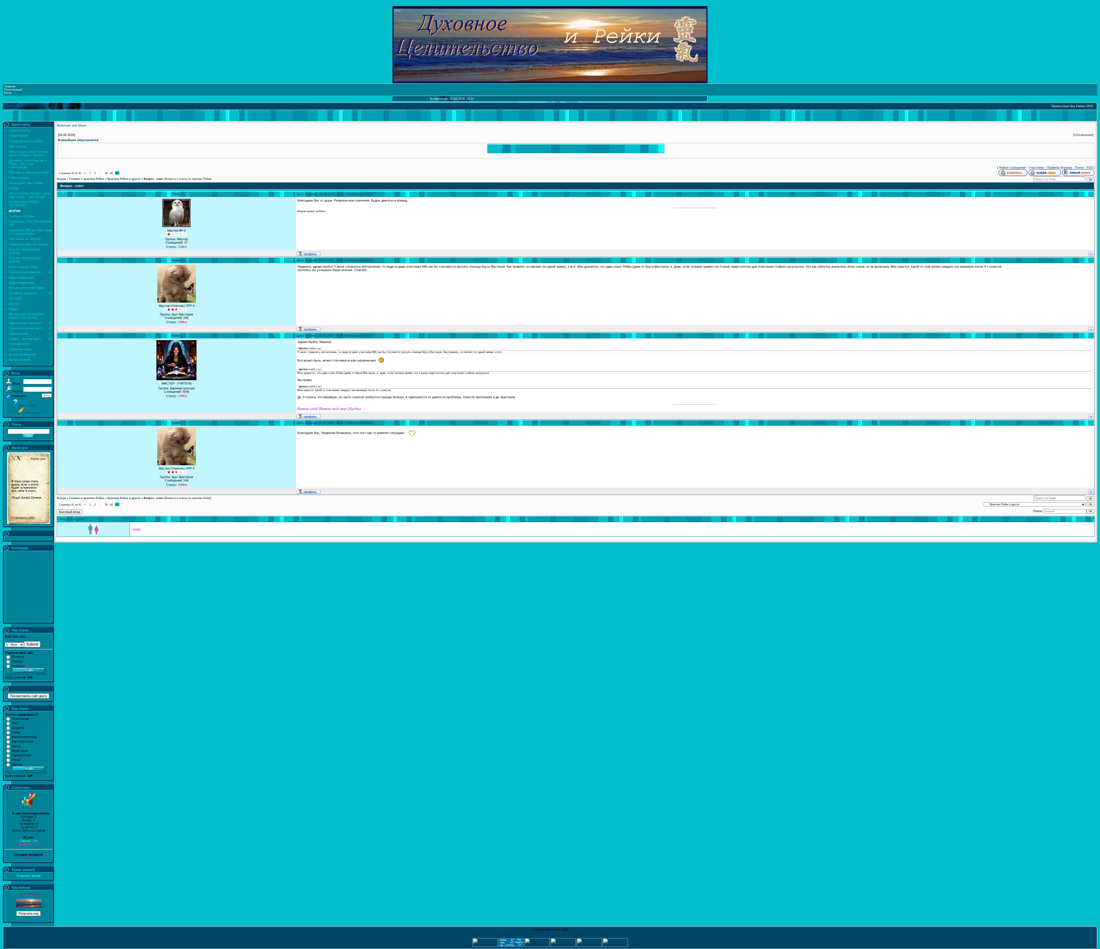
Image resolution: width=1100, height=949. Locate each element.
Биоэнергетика (22, 741)
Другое (17, 764)
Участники (1036, 167)
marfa (29, 858)
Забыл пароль (27, 405)
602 (368, 260)
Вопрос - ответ (154, 178)
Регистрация (13, 89)
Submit (32, 644)
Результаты (13, 674)
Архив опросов (35, 674)
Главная (9, 86)
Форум (61, 178)
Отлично (18, 656)
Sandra (176, 335)
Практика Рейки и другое (124, 178)
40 (111, 173)
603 (368, 335)
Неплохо (18, 666)
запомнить (18, 396)
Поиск (1079, 167)
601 (369, 194)
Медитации (20, 750)
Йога (15, 723)
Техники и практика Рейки (86, 178)
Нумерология (21, 755)
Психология (20, 718)
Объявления (1083, 135)
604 (369, 423)
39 (106, 173)
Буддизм (18, 727)
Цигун (16, 746)
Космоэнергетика (24, 737)
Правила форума (1059, 167)
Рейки (16, 732)
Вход (7, 92)
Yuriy (176, 194)
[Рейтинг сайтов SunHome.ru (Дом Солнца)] (589, 946)
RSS (1090, 106)
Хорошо (17, 661)
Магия (16, 759)
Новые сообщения (1012, 167)
